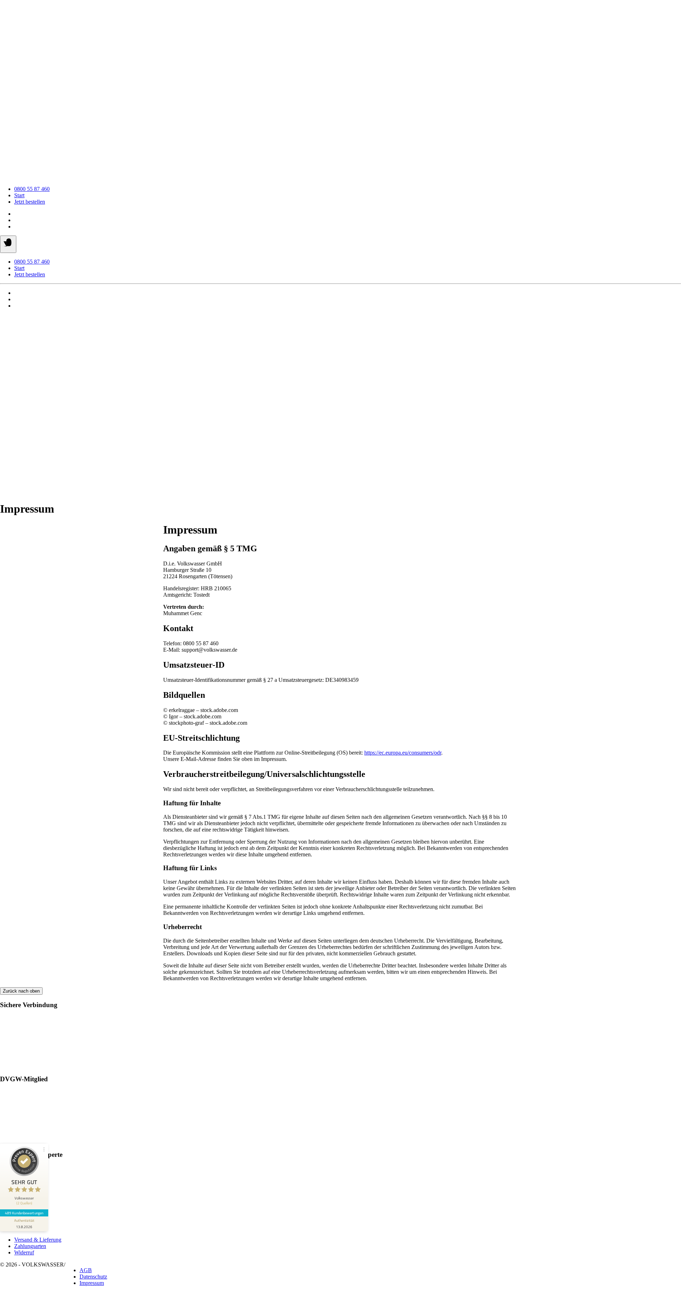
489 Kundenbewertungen (24, 1212)
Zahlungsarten (30, 1246)
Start (19, 195)
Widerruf (24, 1252)
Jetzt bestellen (29, 202)
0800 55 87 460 (32, 189)
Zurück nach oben (21, 991)
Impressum (91, 1283)
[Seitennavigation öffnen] (8, 244)
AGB (85, 1270)
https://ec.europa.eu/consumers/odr (402, 753)
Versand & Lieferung (37, 1240)
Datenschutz (93, 1277)
